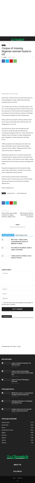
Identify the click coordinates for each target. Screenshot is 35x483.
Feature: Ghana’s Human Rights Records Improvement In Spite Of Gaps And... (22, 373)
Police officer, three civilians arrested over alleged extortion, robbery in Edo (9, 214)
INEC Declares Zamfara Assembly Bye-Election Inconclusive (26, 214)
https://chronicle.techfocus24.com (17, 227)
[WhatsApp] (15, 61)
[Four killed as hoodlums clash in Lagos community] (6, 250)
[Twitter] (7, 61)
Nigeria (8, 42)
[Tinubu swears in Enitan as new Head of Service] (6, 258)
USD (11, 346)
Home (3, 42)
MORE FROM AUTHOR (21, 235)
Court (14, 478)
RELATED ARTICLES (8, 235)
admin (5, 57)
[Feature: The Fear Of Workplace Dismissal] (6, 382)
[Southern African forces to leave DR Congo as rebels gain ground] (6, 411)
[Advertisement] (17, 18)
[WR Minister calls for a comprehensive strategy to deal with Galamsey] (6, 395)
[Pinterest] (11, 61)
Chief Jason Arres (11, 193)
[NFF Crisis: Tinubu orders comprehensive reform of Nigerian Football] (6, 241)
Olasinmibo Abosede (22, 193)
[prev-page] (3, 264)
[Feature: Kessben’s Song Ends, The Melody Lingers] (6, 365)
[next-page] (5, 264)
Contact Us (19, 478)
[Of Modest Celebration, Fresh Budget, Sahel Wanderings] (6, 403)
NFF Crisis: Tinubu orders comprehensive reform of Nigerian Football (19, 241)
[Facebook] (3, 61)
